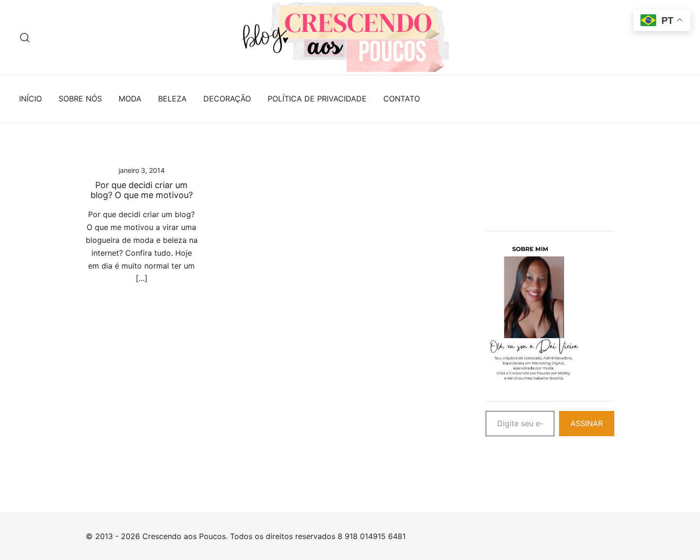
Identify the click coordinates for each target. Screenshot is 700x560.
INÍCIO (30, 98)
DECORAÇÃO (227, 98)
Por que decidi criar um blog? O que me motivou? (141, 190)
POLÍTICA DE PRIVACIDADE (317, 98)
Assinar (586, 423)
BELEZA (172, 98)
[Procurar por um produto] (25, 37)
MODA (130, 98)
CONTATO (401, 98)
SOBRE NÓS (80, 98)
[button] (489, 167)
